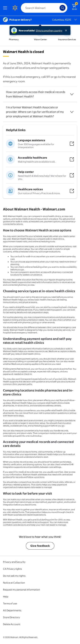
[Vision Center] (40, 35)
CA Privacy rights (12, 568)
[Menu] (6, 8)
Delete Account (11, 624)
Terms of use (10, 603)
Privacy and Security (14, 561)
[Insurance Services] (67, 35)
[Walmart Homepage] (15, 8)
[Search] (62, 8)
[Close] (67, 30)
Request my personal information (21, 589)
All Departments (12, 610)
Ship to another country (49, 30)
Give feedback (40, 545)
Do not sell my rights (14, 575)
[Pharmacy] (14, 35)
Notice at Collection (14, 582)
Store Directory (11, 617)
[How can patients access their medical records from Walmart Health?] (72, 94)
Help (5, 596)
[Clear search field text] (57, 8)
